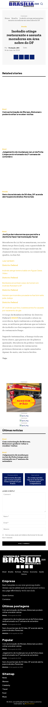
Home (7, 18)
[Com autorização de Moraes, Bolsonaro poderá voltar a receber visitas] (24, 92)
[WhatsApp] (32, 57)
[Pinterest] (26, 57)
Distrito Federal (10, 265)
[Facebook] (16, 57)
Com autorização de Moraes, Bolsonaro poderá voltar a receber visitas (21, 113)
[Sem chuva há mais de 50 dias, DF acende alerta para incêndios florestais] (24, 175)
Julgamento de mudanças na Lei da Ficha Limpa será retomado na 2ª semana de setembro (22, 154)
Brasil (4, 109)
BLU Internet (29, 704)
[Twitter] (21, 57)
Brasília (15, 18)
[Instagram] (22, 566)
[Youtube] (31, 566)
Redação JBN (14, 48)
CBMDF (14, 318)
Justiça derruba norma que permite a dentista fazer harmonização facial (21, 235)
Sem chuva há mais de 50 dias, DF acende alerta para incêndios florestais (22, 195)
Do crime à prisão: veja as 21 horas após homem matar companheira (35, 480)
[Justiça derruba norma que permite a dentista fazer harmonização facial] (24, 215)
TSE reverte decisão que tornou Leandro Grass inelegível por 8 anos (12, 480)
